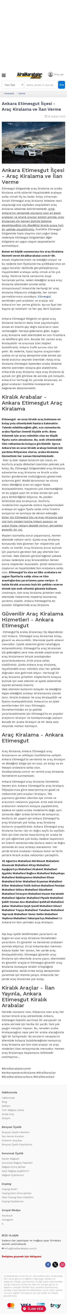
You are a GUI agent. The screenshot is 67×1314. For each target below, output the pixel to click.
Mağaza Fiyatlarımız (13, 1175)
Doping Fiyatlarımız (12, 1201)
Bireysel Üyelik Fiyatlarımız (17, 1144)
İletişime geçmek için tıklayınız (21, 1256)
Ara (61, 84)
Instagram (7, 1219)
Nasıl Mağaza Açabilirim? (15, 1171)
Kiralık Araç (8, 1114)
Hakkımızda (8, 1098)
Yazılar (21, 93)
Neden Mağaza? (10, 1158)
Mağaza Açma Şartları (14, 1167)
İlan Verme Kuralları (13, 1136)
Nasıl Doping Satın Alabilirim (18, 1197)
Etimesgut (44, 296)
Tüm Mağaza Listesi (13, 1110)
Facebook (7, 1215)
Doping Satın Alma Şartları (16, 1193)
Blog (4, 1102)
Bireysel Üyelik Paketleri (15, 1132)
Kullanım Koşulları (12, 1140)
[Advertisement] (33, 35)
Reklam (6, 1106)
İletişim (6, 1118)
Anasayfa (9, 93)
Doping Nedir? (10, 1189)
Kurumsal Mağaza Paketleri (17, 1163)
